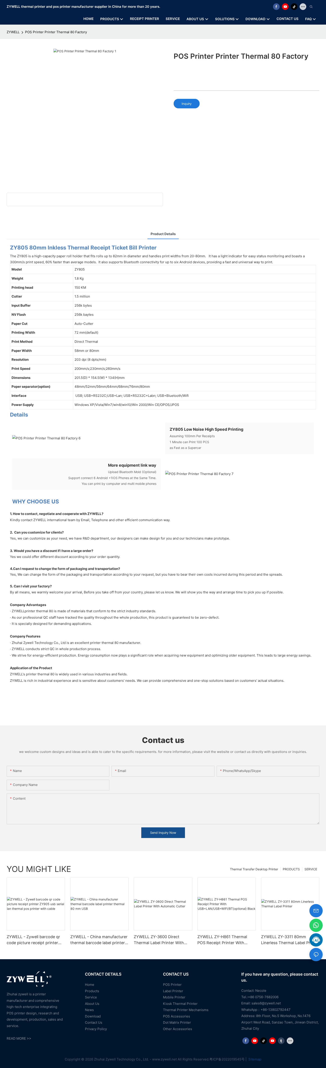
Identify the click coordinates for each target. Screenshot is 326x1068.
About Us (92, 1004)
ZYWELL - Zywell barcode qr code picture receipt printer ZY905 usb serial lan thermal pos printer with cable (33, 940)
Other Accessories (177, 1029)
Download (93, 1016)
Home (89, 984)
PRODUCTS (291, 869)
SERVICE (310, 869)
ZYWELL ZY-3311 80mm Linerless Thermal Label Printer (290, 939)
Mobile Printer (174, 997)
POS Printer (172, 984)
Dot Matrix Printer (177, 1022)
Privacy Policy (96, 1029)
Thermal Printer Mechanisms (185, 1010)
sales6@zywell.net (266, 1003)
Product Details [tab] (163, 234)
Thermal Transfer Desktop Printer (254, 869)
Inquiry (187, 103)
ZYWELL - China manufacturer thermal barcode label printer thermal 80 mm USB (99, 940)
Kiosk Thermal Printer (180, 1004)
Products (92, 991)
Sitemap (254, 1059)
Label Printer (173, 991)
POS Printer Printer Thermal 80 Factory (56, 32)
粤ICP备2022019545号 (227, 1059)
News (89, 1010)
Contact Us (93, 1022)
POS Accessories (176, 1016)
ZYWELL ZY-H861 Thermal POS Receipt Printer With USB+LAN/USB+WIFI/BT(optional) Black (225, 940)
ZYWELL (13, 32)
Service (91, 997)
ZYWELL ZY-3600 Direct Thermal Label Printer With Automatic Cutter (159, 940)
